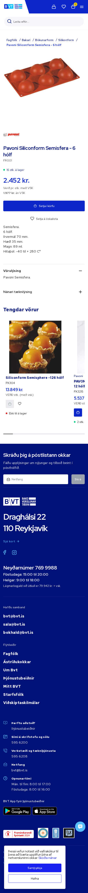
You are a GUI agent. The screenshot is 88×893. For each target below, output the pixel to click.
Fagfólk (12, 40)
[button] (81, 6)
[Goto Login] (63, 6)
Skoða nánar (47, 858)
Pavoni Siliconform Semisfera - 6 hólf (34, 45)
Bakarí (26, 40)
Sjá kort (9, 541)
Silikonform (66, 40)
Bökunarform (44, 40)
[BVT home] (13, 8)
